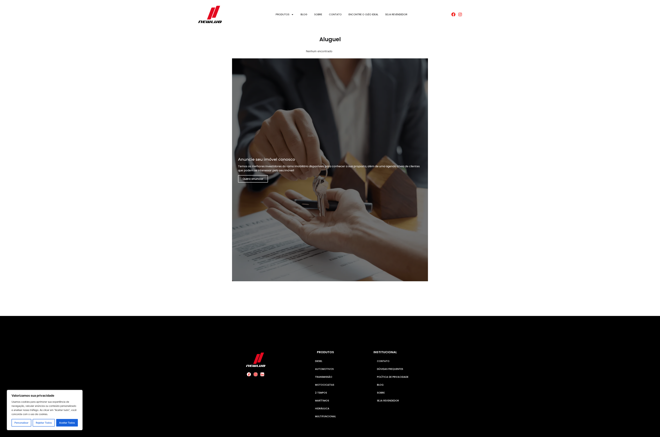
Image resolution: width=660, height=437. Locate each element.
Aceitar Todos (67, 422)
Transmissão (323, 377)
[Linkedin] (262, 374)
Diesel (318, 361)
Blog (304, 14)
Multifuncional (325, 416)
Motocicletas (324, 385)
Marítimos (322, 400)
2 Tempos (321, 392)
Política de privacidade (392, 377)
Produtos (282, 14)
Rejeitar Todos (44, 422)
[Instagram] (256, 374)
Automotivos (324, 369)
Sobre (318, 14)
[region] (44, 410)
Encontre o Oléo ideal (363, 14)
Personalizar (21, 422)
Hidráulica (322, 408)
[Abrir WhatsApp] (651, 428)
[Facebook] (249, 374)
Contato (335, 14)
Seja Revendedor (396, 14)
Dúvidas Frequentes (390, 369)
